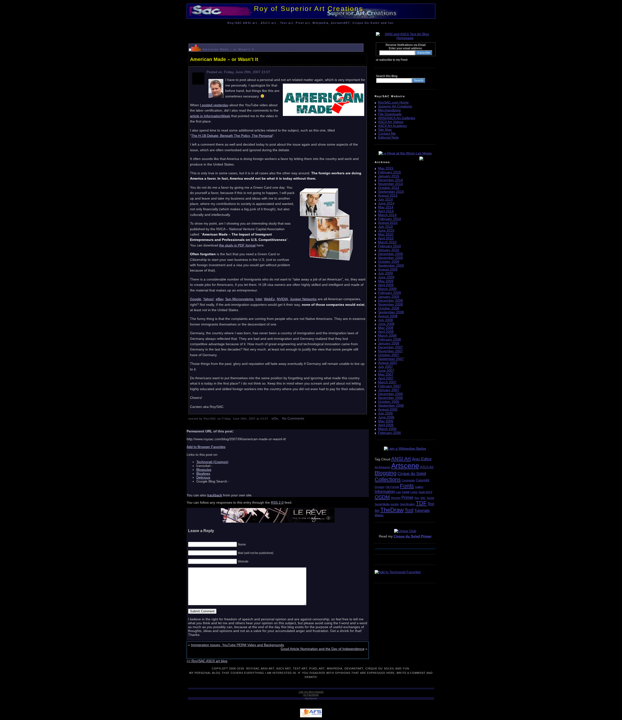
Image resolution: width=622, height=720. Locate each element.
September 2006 (391, 405)
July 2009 (385, 273)
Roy (417, 497)
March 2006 (387, 429)
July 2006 (385, 413)
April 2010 (386, 238)
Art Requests (382, 467)
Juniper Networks (303, 299)
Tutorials (422, 510)
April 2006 (386, 425)
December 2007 (390, 347)
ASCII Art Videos (390, 122)
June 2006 (386, 417)
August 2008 (387, 316)
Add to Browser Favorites (206, 447)
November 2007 (390, 351)
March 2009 (387, 289)
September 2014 (391, 191)
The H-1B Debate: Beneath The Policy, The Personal (231, 136)
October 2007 (388, 355)
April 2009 (386, 285)
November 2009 (390, 258)
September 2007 (391, 359)
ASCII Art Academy (392, 126)
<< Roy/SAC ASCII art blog (207, 661)
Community (408, 480)
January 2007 (388, 390)
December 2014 (390, 180)
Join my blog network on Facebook (311, 693)
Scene (430, 497)
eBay (219, 299)
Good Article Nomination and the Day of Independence (322, 649)
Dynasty (380, 486)
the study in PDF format (237, 245)
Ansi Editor (422, 459)
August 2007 (387, 363)
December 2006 (390, 394)
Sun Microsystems (239, 299)
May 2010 (385, 234)
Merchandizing (389, 110)
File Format (392, 486)
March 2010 (387, 242)
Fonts (407, 486)
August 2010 (387, 223)
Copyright (422, 480)
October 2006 (388, 402)
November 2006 (390, 398)
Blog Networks (311, 698)
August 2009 (387, 269)
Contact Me (387, 133)
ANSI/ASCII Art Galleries (396, 118)
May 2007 (385, 374)
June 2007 (386, 370)
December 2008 (390, 300)
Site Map (385, 130)
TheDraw (392, 510)
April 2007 (386, 378)
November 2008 (390, 304)
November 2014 (390, 184)
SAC (423, 497)
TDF (421, 503)
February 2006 (389, 433)
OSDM (382, 497)
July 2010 (385, 226)
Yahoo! (208, 299)
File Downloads (390, 114)
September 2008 (391, 312)
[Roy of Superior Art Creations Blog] (408, 59)
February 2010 (389, 246)
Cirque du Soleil (411, 473)
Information (385, 491)
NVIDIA (282, 299)
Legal (405, 492)
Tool (409, 510)
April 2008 (386, 332)
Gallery (419, 486)
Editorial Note (388, 137)
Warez (379, 515)
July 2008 (385, 320)
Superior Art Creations (395, 106)
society (394, 504)
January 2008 (388, 343)
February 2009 (389, 293)
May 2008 (385, 328)
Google (195, 299)
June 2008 (386, 324)
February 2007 (389, 386)
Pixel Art (395, 497)
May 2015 (385, 168)
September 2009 (391, 265)
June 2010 (386, 230)
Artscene (405, 466)
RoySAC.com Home (393, 102)
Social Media (382, 504)
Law (398, 492)
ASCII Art (426, 467)
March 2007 (387, 382)
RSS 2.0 (277, 502)
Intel (258, 299)
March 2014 (387, 215)
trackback (214, 495)
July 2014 (385, 199)
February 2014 (389, 219)
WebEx (269, 299)
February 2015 (389, 172)
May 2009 (385, 281)
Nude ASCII (425, 492)
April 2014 (386, 211)
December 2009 (390, 254)
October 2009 (388, 261)
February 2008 (389, 339)
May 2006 (385, 421)
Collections (388, 479)
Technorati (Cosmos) (212, 462)
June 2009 (386, 277)
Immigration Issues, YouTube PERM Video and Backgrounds (237, 645)
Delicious (203, 477)
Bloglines (203, 473)
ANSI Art (401, 458)
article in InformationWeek (210, 116)
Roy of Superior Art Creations (308, 8)
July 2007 (385, 367)
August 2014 (387, 195)
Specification (407, 504)
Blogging (386, 473)
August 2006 (387, 409)
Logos (414, 492)
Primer (407, 497)
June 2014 (386, 203)
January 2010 (388, 250)
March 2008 (387, 335)
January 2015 (388, 176)
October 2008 (388, 308)
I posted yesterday (214, 105)
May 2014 (385, 207)
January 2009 (388, 297)
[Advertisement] (277, 33)
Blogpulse (203, 470)
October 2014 (388, 188)
